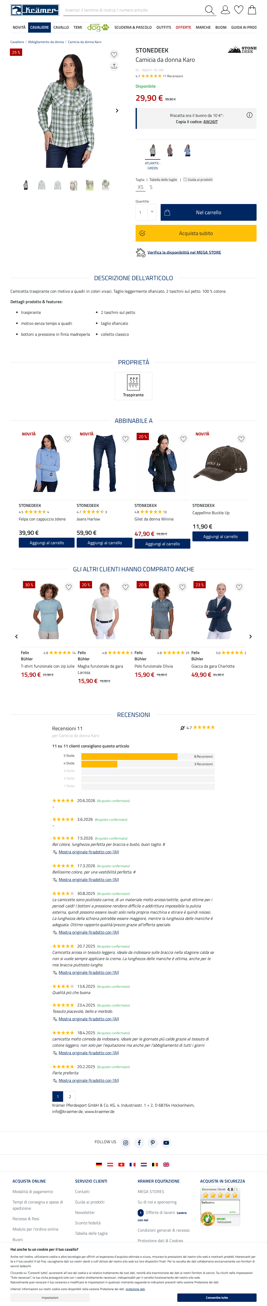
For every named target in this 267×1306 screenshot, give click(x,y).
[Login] (225, 9)
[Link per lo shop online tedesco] (100, 1164)
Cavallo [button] (61, 27)
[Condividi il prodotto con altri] (114, 66)
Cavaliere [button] (39, 27)
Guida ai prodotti (200, 179)
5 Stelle (69, 755)
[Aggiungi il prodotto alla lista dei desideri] (114, 54)
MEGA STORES (151, 1191)
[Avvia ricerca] (211, 10)
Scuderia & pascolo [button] (133, 27)
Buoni (18, 1239)
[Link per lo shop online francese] (134, 1164)
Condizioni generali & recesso (164, 1230)
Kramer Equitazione (159, 1181)
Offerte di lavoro (162, 1216)
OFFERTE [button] (183, 27)
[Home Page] (34, 10)
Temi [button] (78, 27)
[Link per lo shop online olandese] (145, 1164)
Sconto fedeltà (88, 1223)
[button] (98, 27)
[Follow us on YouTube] (166, 1143)
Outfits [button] (163, 27)
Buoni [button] (221, 27)
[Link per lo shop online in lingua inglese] (167, 1164)
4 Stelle (69, 763)
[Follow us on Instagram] (125, 1143)
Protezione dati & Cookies (160, 1240)
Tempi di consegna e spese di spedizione (38, 1205)
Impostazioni (50, 1297)
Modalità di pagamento (33, 1191)
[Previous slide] (14, 110)
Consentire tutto (217, 1297)
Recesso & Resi (26, 1218)
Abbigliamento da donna (46, 41)
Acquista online (29, 1181)
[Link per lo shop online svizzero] (122, 1164)
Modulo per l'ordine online (35, 1229)
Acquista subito (196, 233)
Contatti (82, 1191)
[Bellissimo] (220, 1206)
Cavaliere (17, 41)
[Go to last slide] (17, 636)
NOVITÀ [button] (19, 27)
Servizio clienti (91, 1181)
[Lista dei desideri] (238, 9)
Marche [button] (203, 27)
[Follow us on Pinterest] (153, 1143)
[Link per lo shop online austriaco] (111, 1164)
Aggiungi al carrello (47, 543)
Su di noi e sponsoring (157, 1202)
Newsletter (85, 1212)
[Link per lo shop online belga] (156, 1164)
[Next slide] (117, 110)
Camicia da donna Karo (84, 41)
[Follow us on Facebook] (139, 1143)
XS (140, 187)
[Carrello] (252, 9)
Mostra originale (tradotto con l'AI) (89, 852)
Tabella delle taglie (163, 179)
